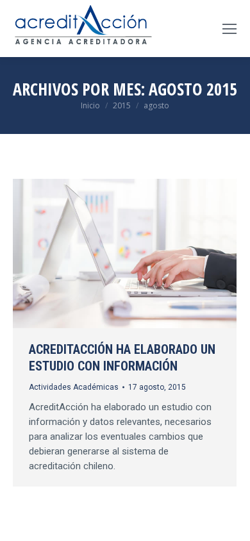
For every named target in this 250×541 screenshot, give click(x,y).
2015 (122, 105)
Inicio (90, 105)
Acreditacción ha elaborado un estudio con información (122, 358)
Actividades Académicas (74, 387)
